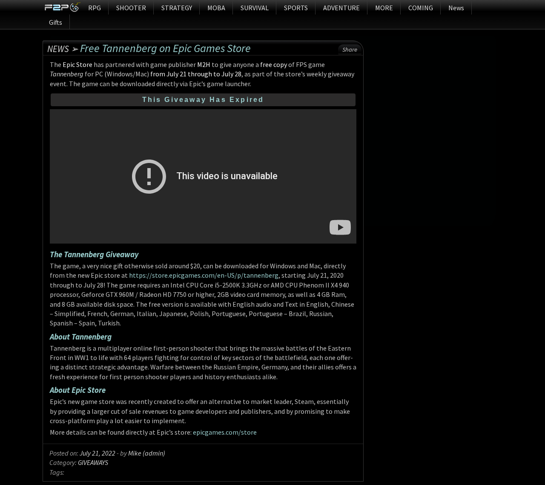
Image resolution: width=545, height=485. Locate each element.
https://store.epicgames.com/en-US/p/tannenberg (203, 275)
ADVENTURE (341, 7)
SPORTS (296, 7)
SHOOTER (131, 7)
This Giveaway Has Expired (203, 99)
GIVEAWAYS (93, 462)
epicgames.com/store (225, 432)
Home (62, 7)
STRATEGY (176, 7)
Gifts (55, 22)
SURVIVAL (255, 7)
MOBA (216, 7)
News (456, 7)
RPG (94, 7)
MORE (384, 7)
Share (349, 49)
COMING (420, 7)
